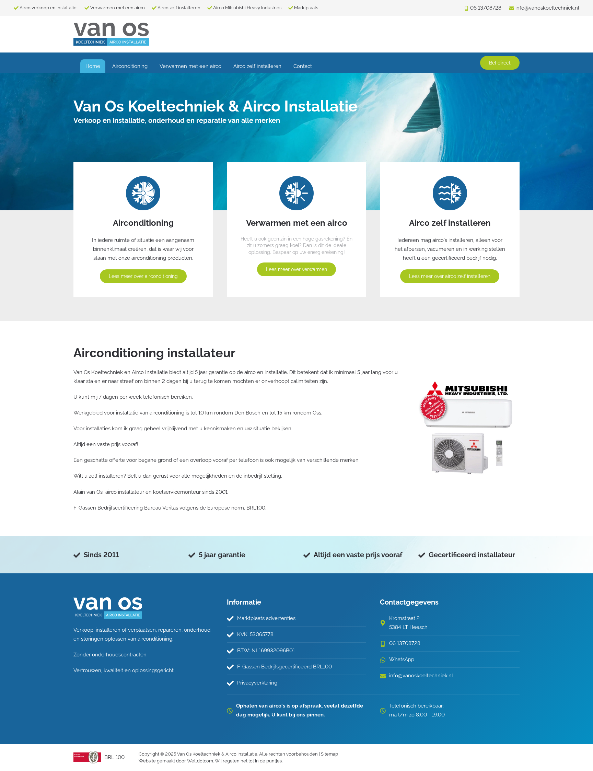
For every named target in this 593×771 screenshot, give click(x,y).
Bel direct (500, 63)
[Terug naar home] (111, 34)
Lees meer (143, 276)
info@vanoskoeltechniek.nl (421, 676)
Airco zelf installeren (179, 7)
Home (92, 66)
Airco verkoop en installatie (49, 7)
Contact (302, 66)
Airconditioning (130, 66)
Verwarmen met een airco (117, 7)
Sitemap (329, 754)
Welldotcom (200, 760)
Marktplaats (306, 7)
